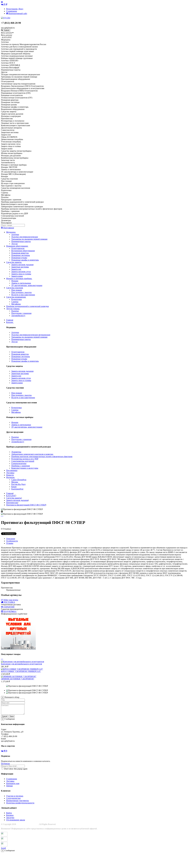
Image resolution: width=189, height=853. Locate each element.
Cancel (4, 716)
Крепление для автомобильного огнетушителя (21, 664)
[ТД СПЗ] (5, 18)
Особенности (12, 541)
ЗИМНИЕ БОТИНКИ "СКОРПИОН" (17, 679)
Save (12, 716)
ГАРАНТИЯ (9, 607)
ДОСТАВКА (9, 602)
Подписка (5, 763)
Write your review (10, 600)
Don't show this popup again (15, 769)
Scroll (3, 848)
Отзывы (9, 543)
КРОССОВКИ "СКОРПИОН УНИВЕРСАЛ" (21, 671)
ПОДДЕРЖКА (10, 611)
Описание (10, 539)
